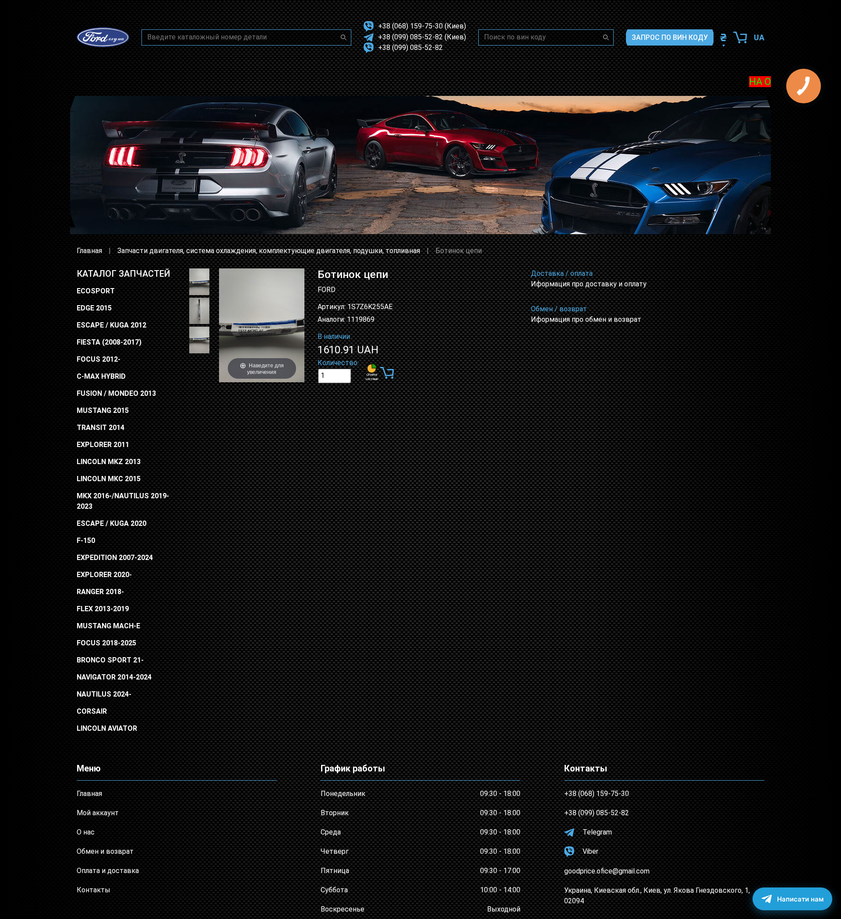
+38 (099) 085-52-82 (410, 37)
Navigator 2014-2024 (114, 677)
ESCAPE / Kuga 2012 (111, 325)
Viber (589, 851)
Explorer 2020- (104, 574)
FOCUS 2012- (98, 359)
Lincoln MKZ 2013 (109, 462)
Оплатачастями (371, 377)
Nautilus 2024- (104, 694)
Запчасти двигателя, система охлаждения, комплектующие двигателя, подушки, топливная (268, 250)
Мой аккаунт (98, 813)
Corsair (92, 711)
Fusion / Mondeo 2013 (116, 393)
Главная (89, 250)
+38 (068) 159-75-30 (410, 26)
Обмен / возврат (559, 309)
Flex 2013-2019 (103, 609)
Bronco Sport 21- (110, 660)
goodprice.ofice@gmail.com (607, 871)
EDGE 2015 (94, 308)
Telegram (596, 832)
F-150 (86, 540)
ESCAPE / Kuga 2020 (111, 523)
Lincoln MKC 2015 (109, 479)
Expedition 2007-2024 (115, 557)
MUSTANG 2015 (103, 410)
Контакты (93, 890)
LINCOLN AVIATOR (107, 728)
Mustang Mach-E (108, 626)
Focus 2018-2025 (106, 643)
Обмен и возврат (105, 851)
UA (759, 37)
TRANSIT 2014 (100, 427)
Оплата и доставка (108, 870)
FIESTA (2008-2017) (109, 342)
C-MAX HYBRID (101, 376)
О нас (86, 832)
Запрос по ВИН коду (670, 37)
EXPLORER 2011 (103, 444)
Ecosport (96, 291)
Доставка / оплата (562, 273)
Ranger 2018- (100, 592)
